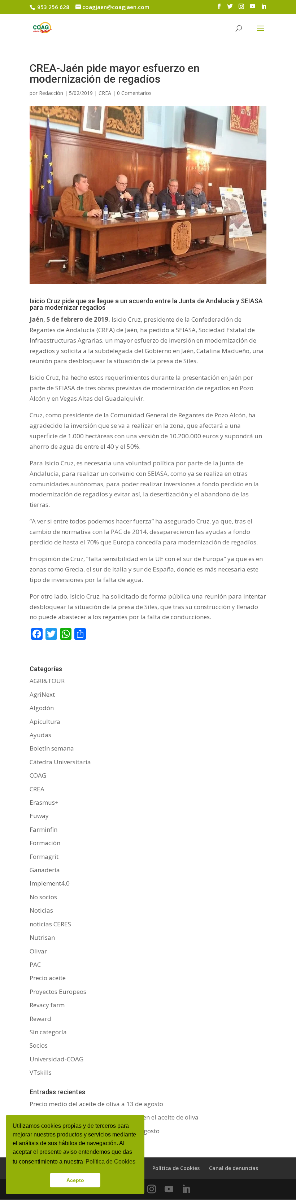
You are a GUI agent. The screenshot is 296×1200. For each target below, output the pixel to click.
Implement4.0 (50, 883)
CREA (105, 93)
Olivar (38, 951)
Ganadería (45, 870)
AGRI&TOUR (47, 681)
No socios (43, 897)
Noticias (41, 910)
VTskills (41, 1072)
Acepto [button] (75, 1180)
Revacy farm (47, 1005)
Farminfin (43, 829)
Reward (40, 1018)
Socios (39, 1045)
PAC (35, 964)
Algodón (42, 708)
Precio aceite (48, 978)
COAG (38, 775)
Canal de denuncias (233, 1168)
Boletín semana (52, 748)
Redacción (51, 93)
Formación (45, 843)
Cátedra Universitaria (60, 762)
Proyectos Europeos (58, 991)
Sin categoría (48, 1032)
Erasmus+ (44, 802)
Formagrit (44, 856)
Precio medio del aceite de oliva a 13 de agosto (96, 1104)
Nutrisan (42, 937)
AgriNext (42, 694)
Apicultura (45, 721)
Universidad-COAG (56, 1059)
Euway (39, 816)
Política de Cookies (176, 1168)
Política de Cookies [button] (110, 1161)
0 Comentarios (134, 93)
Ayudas (40, 735)
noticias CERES (50, 924)
